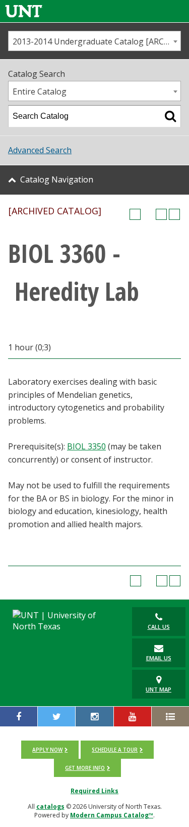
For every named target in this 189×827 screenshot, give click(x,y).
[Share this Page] (148, 214)
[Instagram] (94, 716)
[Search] (170, 116)
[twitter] (56, 716)
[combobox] (94, 41)
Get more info (85, 767)
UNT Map (158, 689)
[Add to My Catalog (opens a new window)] (135, 214)
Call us (159, 626)
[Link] (23, 11)
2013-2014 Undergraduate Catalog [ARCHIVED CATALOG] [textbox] (96, 41)
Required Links (94, 791)
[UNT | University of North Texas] (63, 621)
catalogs (50, 806)
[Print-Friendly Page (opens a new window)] (161, 214)
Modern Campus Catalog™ (111, 815)
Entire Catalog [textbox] (40, 91)
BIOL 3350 (86, 446)
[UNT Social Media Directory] (170, 716)
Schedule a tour (115, 749)
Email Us (158, 658)
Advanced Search (40, 150)
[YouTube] (132, 716)
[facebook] (18, 716)
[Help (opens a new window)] (174, 214)
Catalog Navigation (56, 179)
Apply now (47, 749)
